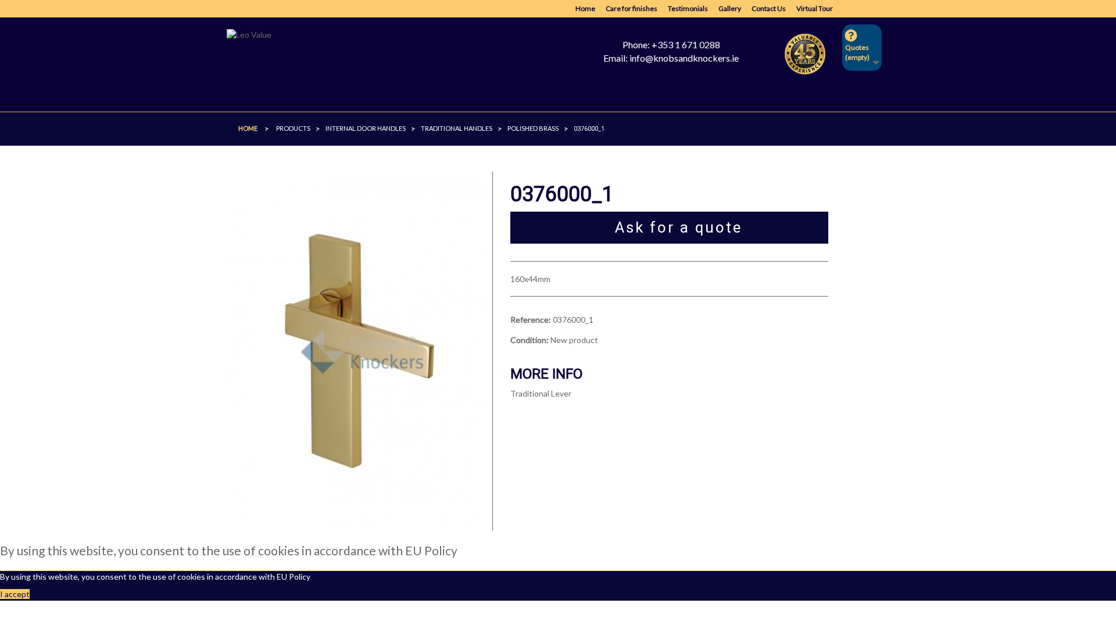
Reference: (530, 319)
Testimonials (688, 8)
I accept (15, 594)
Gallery (729, 8)
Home (585, 8)
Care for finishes (631, 8)
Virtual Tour (814, 8)
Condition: (529, 340)
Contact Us (769, 8)
